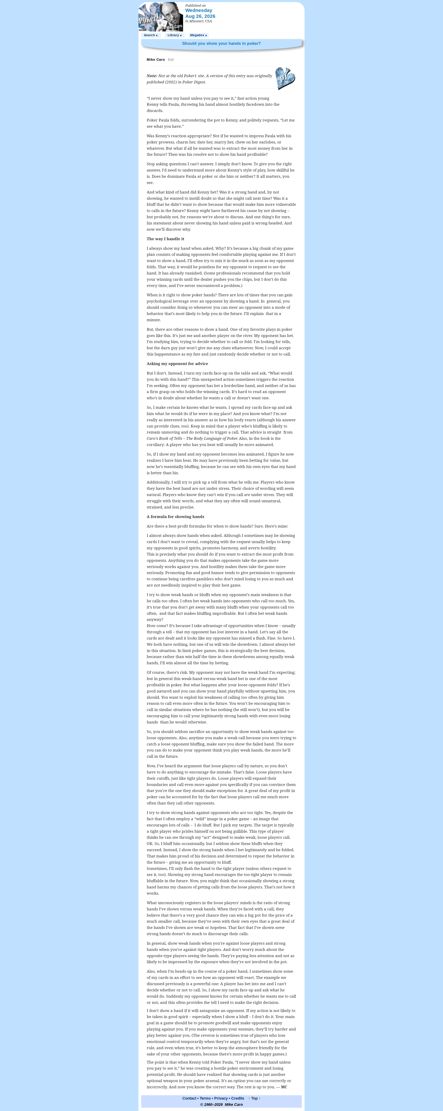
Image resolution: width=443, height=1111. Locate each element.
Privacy (221, 1098)
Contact (189, 1098)
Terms (205, 1098)
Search (151, 35)
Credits (237, 1098)
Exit (171, 59)
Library (175, 35)
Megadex (199, 35)
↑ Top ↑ (253, 1098)
